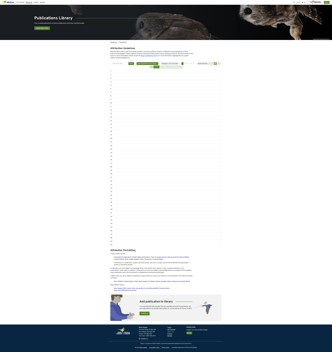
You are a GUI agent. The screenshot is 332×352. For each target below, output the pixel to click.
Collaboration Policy (42, 28)
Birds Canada (143, 347)
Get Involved (20, 2)
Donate (327, 2)
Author (162, 67)
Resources (29, 2)
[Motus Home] (8, 2)
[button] (294, 2)
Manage (169, 336)
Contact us (144, 313)
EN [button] (305, 2)
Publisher (179, 67)
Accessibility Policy (154, 347)
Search (131, 63)
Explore (36, 2)
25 (212, 63)
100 (219, 63)
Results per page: (202, 63)
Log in (298, 2)
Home (169, 327)
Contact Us (144, 339)
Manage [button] (42, 2)
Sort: (151, 67)
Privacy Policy (166, 347)
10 (209, 63)
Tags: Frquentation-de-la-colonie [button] (146, 63)
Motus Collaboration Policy (149, 56)
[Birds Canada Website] (315, 2)
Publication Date (170, 67)
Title (155, 67)
